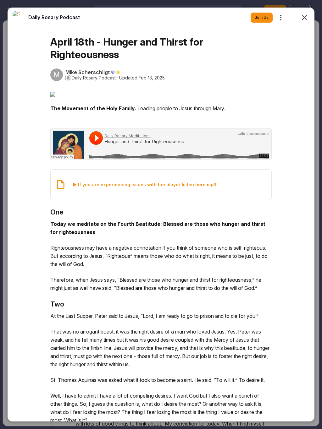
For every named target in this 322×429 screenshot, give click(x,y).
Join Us (262, 17)
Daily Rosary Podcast (94, 77)
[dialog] (161, 214)
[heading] (54, 17)
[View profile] (19, 17)
